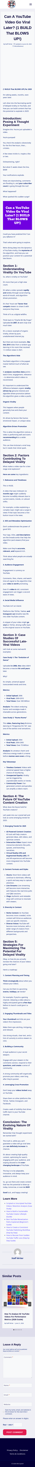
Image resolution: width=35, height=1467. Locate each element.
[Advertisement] (17, 67)
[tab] (13, 1329)
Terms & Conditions (17, 1454)
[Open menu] (30, 4)
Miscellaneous (18, 46)
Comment (8, 1357)
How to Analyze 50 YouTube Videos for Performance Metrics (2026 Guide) (16, 1317)
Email (7, 1395)
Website (7, 1404)
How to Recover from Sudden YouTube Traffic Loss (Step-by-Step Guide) (18, 1238)
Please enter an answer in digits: (16, 1418)
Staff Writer (17, 1258)
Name (7, 1385)
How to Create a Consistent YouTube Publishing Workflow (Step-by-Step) (18, 1230)
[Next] (29, 1304)
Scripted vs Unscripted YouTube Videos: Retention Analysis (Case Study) (19, 1206)
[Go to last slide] (5, 1304)
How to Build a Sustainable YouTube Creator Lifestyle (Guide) (17, 1214)
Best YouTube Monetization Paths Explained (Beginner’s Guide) (17, 1222)
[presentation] (17, 1295)
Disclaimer (24, 1450)
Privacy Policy (12, 1450)
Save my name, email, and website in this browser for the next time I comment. (18, 1412)
